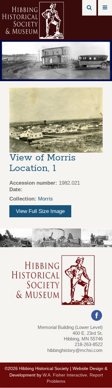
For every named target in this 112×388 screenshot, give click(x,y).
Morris (45, 199)
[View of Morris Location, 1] (56, 119)
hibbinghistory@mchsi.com (75, 350)
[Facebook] (97, 315)
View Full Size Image (40, 211)
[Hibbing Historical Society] (33, 20)
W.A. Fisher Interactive (65, 375)
